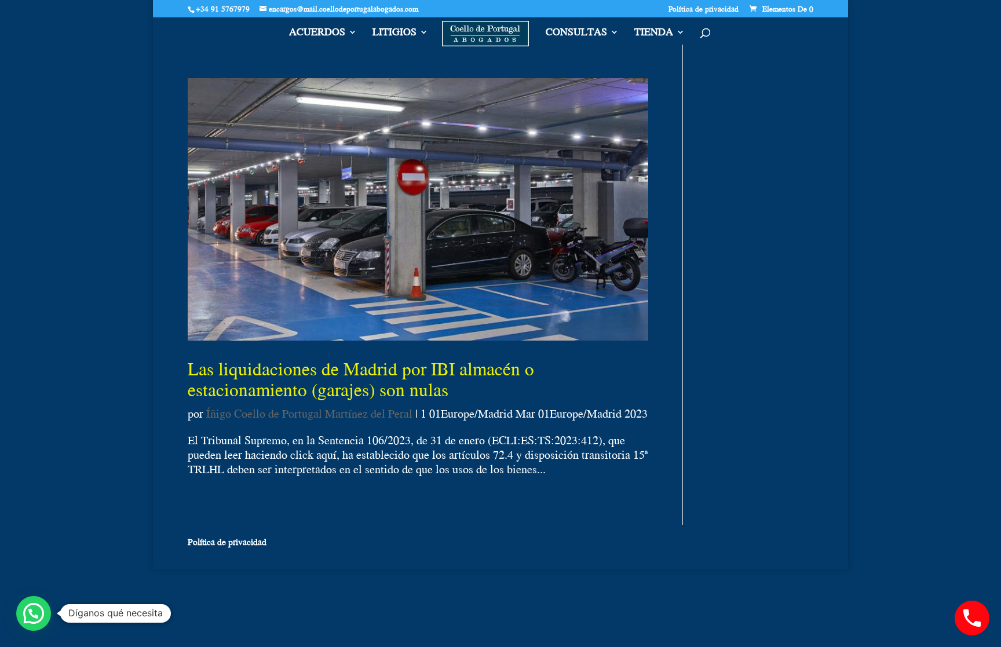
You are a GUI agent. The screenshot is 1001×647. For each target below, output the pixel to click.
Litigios (394, 33)
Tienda (653, 33)
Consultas (576, 33)
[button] (33, 613)
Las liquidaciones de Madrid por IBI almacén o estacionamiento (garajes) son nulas (361, 379)
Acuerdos (317, 33)
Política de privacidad (703, 9)
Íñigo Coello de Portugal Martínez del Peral (309, 413)
